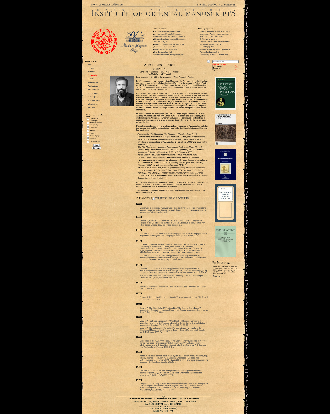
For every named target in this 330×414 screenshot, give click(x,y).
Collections (93, 127)
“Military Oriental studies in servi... (168, 31)
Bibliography (94, 125)
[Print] (208, 61)
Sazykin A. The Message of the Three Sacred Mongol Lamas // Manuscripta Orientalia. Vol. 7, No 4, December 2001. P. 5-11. (171, 277)
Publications (93, 86)
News (90, 64)
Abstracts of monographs (94, 119)
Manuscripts (93, 82)
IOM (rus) (91, 108)
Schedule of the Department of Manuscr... (170, 36)
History (91, 68)
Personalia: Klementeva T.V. (165, 47)
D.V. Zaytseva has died (163, 52)
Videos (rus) (93, 97)
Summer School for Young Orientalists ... (170, 54)
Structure (92, 71)
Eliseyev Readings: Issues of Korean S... (170, 39)
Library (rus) (93, 104)
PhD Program (93, 93)
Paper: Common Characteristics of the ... (170, 44)
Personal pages (95, 136)
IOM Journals (93, 90)
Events (91, 79)
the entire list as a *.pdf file (172, 197)
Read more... (218, 276)
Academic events (96, 122)
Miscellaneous (95, 141)
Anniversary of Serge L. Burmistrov (168, 34)
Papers (92, 133)
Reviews (93, 138)
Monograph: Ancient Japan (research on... (216, 34)
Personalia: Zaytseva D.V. (209, 52)
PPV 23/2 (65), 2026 (161, 42)
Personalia (92, 75)
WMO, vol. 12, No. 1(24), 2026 (165, 49)
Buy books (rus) (94, 100)
